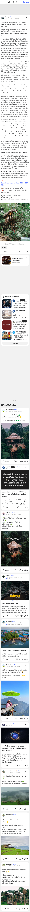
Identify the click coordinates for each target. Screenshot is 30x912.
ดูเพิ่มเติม (22, 504)
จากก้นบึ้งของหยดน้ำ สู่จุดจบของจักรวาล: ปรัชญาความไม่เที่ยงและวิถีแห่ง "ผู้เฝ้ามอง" (14, 748)
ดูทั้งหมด (15, 343)
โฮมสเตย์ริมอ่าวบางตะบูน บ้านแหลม (14, 650)
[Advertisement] (15, 9)
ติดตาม (11, 17)
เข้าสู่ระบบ (26, 2)
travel (4, 247)
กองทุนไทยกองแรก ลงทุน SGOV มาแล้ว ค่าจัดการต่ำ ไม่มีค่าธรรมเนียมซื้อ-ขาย (14, 494)
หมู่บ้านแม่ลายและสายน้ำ (10, 603)
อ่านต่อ (22, 420)
